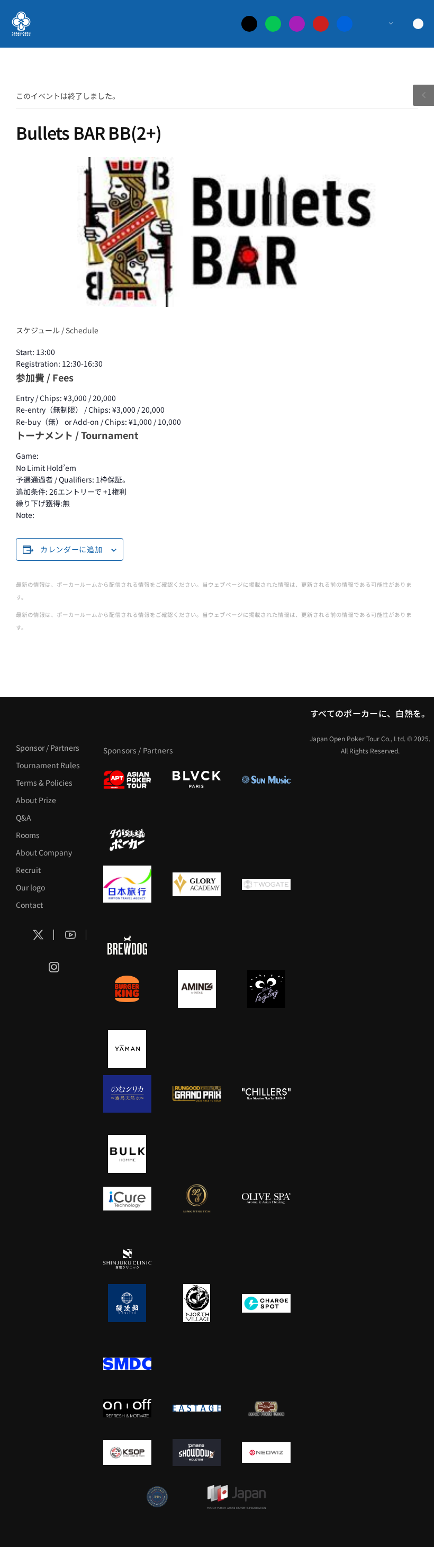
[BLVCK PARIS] (197, 779)
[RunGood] (197, 1094)
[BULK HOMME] (127, 1154)
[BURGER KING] (127, 989)
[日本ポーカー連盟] (266, 1408)
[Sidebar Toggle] (423, 95)
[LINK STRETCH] (197, 1198)
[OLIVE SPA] (266, 1198)
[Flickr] (344, 24)
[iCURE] (127, 1198)
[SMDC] (127, 1363)
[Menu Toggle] (380, 23)
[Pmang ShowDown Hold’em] (197, 1452)
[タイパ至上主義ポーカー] (127, 840)
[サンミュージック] (266, 779)
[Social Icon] (38, 935)
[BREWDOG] (127, 944)
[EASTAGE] (197, 1408)
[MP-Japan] (237, 1497)
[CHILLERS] (266, 1094)
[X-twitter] (249, 24)
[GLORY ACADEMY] (197, 884)
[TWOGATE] (266, 884)
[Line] (273, 24)
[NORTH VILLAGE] (197, 1303)
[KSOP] (127, 1452)
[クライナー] (266, 989)
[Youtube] (321, 24)
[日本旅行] (127, 884)
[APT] (127, 779)
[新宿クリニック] (127, 1259)
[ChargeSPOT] (266, 1303)
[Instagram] (297, 24)
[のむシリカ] (127, 1094)
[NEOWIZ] (266, 1452)
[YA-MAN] (127, 1049)
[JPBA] (157, 1497)
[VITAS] (197, 989)
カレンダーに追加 (71, 549)
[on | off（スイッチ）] (127, 1408)
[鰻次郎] (127, 1303)
